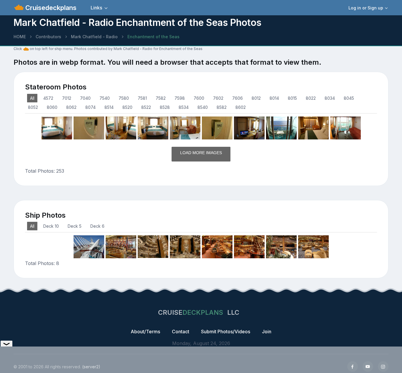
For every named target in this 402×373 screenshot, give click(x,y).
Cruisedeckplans (50, 7)
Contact (180, 331)
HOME (20, 36)
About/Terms (145, 331)
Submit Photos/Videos (225, 331)
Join (266, 331)
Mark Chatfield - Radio (94, 36)
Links (96, 8)
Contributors (48, 36)
